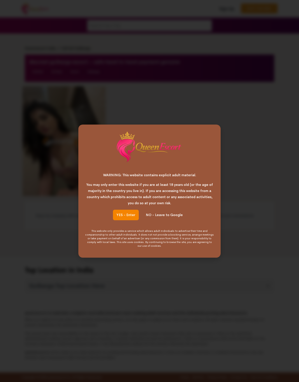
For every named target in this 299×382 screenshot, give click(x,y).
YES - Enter (125, 215)
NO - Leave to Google (164, 215)
